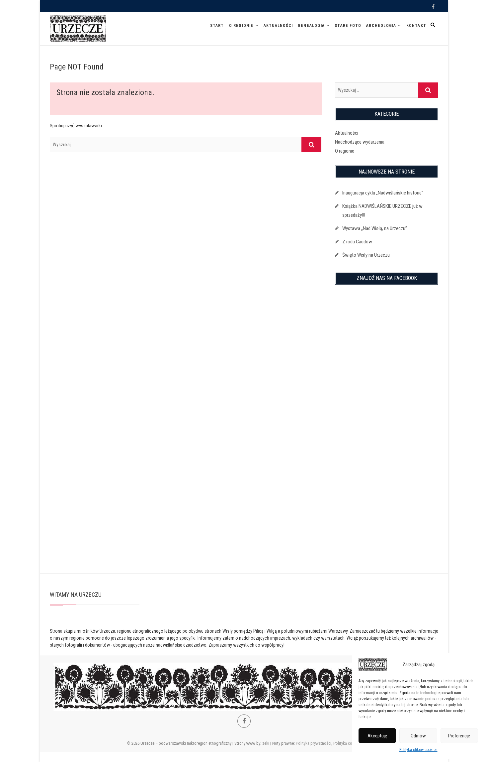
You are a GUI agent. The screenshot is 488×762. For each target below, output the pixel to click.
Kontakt (416, 25)
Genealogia (311, 25)
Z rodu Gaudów (357, 242)
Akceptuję (377, 736)
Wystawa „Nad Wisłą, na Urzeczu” (374, 228)
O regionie (241, 25)
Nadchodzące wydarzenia (359, 142)
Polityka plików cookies (418, 749)
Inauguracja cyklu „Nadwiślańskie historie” (382, 193)
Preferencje (459, 736)
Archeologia (381, 25)
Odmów (418, 736)
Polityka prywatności (313, 743)
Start (217, 25)
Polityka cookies (347, 743)
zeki (265, 743)
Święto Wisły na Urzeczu (366, 255)
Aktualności (278, 25)
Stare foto (348, 25)
